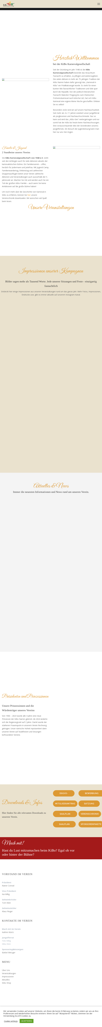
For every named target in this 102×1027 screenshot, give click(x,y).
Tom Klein (6, 903)
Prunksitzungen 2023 (18, 339)
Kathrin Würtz (8, 932)
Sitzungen (65, 308)
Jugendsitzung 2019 (68, 389)
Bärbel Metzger (8, 952)
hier (29, 195)
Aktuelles (6, 979)
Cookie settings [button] (11, 1021)
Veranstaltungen (9, 973)
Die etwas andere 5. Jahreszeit (76, 577)
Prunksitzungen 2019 (18, 440)
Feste (47, 308)
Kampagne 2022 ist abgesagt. (75, 511)
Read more (16, 351)
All (33, 308)
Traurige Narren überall (72, 544)
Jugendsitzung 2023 (68, 339)
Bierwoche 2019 (14, 389)
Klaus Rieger (7, 911)
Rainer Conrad (8, 885)
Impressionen (8, 976)
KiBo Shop (6, 983)
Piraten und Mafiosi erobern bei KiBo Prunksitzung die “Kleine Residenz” (74, 614)
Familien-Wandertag (19, 246)
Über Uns (6, 970)
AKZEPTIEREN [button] (26, 1021)
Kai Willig (6, 894)
